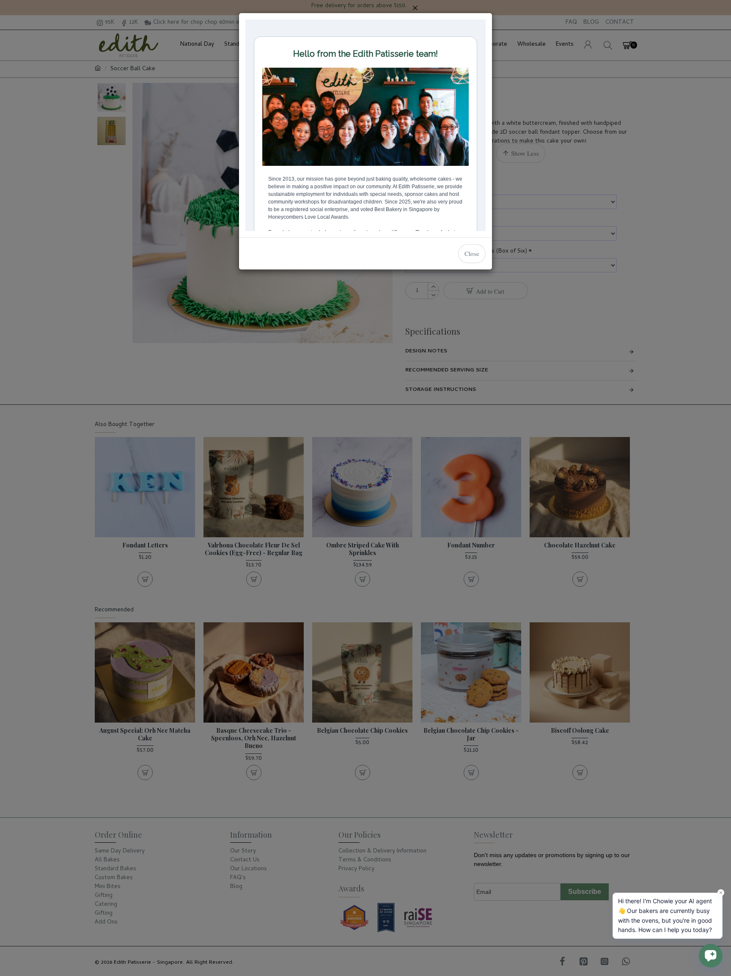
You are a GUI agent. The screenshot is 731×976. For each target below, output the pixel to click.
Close (471, 253)
